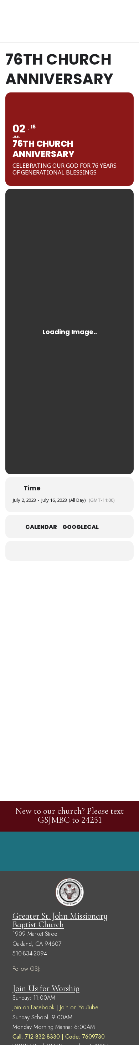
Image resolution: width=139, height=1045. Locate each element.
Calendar (41, 527)
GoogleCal (80, 527)
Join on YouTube (79, 1007)
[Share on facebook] (54, 551)
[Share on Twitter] (68, 551)
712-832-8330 (42, 1037)
